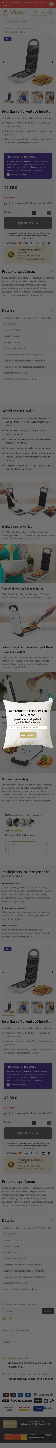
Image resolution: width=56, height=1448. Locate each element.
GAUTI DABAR (28, 735)
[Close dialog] (50, 699)
